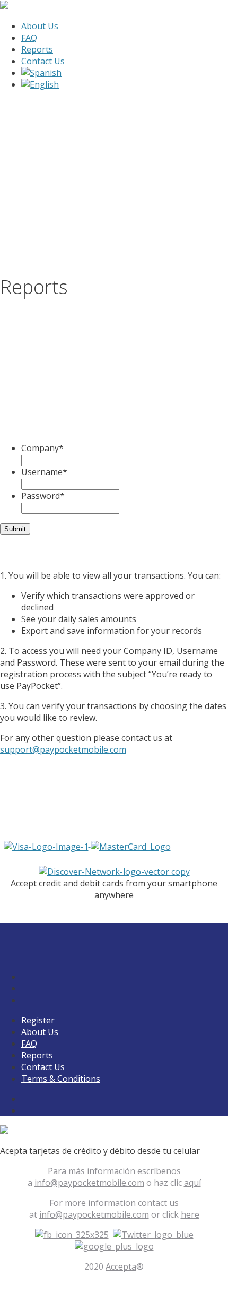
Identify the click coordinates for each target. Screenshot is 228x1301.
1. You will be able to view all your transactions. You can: (110, 575)
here (190, 1214)
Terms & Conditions (60, 1078)
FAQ (29, 38)
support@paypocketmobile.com (63, 749)
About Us (39, 26)
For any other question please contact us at (86, 743)
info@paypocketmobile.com (89, 1182)
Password (43, 496)
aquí (192, 1182)
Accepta (121, 1266)
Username (44, 472)
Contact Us (43, 61)
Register (38, 1020)
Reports (37, 49)
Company (42, 448)
